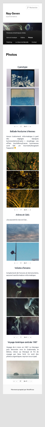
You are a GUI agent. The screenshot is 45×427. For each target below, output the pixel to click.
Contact (34, 42)
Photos (30, 37)
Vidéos (22, 37)
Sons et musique (11, 37)
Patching (9, 42)
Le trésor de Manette (21, 42)
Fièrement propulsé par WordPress (22, 389)
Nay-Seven (13, 13)
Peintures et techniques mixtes (16, 33)
